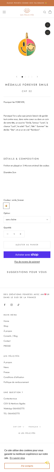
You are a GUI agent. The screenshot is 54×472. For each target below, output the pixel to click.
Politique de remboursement (16, 382)
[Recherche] (44, 12)
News (6, 367)
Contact (7, 340)
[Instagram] (11, 304)
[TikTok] (18, 304)
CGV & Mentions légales (14, 403)
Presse (6, 372)
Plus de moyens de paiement (27, 261)
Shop (6, 326)
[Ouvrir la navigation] (4, 12)
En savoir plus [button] (17, 458)
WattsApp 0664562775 (14, 408)
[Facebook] (5, 304)
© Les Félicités (27, 433)
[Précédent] (16, 76)
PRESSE (7, 345)
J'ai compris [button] (27, 466)
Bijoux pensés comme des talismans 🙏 (27, 3)
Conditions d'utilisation (14, 377)
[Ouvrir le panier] (50, 11)
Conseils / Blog (11, 335)
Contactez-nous (10, 398)
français (33, 427)
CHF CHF (17, 427)
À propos (8, 330)
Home (6, 321)
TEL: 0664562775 (12, 413)
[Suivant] (37, 76)
